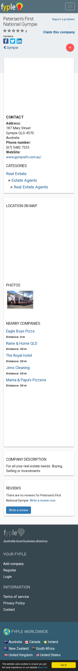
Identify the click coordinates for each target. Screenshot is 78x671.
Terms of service (16, 597)
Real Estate (16, 173)
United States (50, 655)
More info (42, 667)
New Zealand (18, 648)
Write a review (18, 510)
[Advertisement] (38, 87)
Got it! (64, 664)
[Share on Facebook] (5, 41)
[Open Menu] (70, 6)
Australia (15, 642)
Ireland (52, 642)
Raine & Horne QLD (21, 343)
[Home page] (12, 6)
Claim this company (59, 32)
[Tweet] (12, 41)
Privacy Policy (14, 603)
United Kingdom (20, 655)
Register (9, 570)
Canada (34, 642)
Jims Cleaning (18, 368)
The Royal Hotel (19, 355)
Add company (13, 564)
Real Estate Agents (31, 187)
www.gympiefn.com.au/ (23, 157)
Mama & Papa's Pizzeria (26, 380)
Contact (9, 610)
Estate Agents (24, 180)
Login (7, 577)
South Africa (44, 648)
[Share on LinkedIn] (19, 41)
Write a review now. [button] (43, 500)
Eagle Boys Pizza (20, 331)
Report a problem (63, 19)
